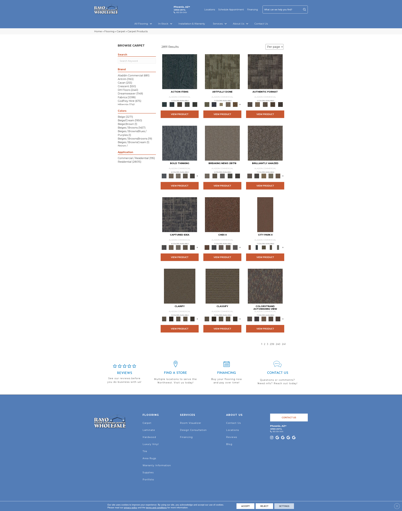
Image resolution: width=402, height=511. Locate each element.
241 (284, 344)
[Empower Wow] (271, 176)
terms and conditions (156, 507)
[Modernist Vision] (221, 104)
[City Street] (194, 104)
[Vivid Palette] (235, 104)
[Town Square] (235, 247)
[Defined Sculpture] (257, 104)
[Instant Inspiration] (278, 176)
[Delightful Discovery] (222, 71)
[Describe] (178, 319)
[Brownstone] (179, 104)
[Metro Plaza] (228, 247)
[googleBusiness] (277, 438)
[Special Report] (214, 176)
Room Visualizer (190, 423)
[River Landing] (214, 247)
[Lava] (178, 176)
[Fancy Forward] (265, 286)
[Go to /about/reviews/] (124, 375)
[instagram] (271, 438)
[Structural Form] (280, 104)
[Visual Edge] (265, 71)
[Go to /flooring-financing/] (226, 373)
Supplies (148, 472)
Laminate (149, 430)
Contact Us (261, 23)
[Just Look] (278, 319)
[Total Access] (237, 176)
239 (272, 344)
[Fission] (185, 176)
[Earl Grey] (187, 104)
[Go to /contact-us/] (277, 374)
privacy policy (130, 507)
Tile (145, 451)
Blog (229, 444)
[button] (304, 9)
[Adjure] (192, 319)
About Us (238, 23)
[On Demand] (230, 176)
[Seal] (192, 176)
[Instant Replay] (222, 176)
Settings (284, 506)
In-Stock (163, 23)
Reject (264, 506)
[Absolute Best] (271, 319)
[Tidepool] (179, 71)
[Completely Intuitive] (264, 176)
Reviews (231, 437)
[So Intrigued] (265, 143)
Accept (245, 506)
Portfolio (148, 479)
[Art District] (221, 247)
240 (278, 344)
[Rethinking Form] (272, 104)
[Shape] (179, 143)
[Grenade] (171, 176)
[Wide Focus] (257, 319)
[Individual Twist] (265, 104)
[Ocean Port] (172, 104)
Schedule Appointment (231, 9)
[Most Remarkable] (214, 104)
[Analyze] (171, 319)
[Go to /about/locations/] (175, 373)
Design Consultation (193, 430)
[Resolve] (179, 286)
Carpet (121, 31)
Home (98, 31)
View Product (179, 114)
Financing (252, 9)
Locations (209, 9)
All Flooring (141, 23)
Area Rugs (149, 458)
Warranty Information (157, 465)
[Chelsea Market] (222, 214)
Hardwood (149, 437)
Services (218, 23)
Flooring (109, 31)
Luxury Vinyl (151, 444)
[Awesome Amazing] (228, 104)
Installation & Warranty (191, 23)
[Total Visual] (264, 319)
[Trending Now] (222, 143)
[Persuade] (185, 319)
